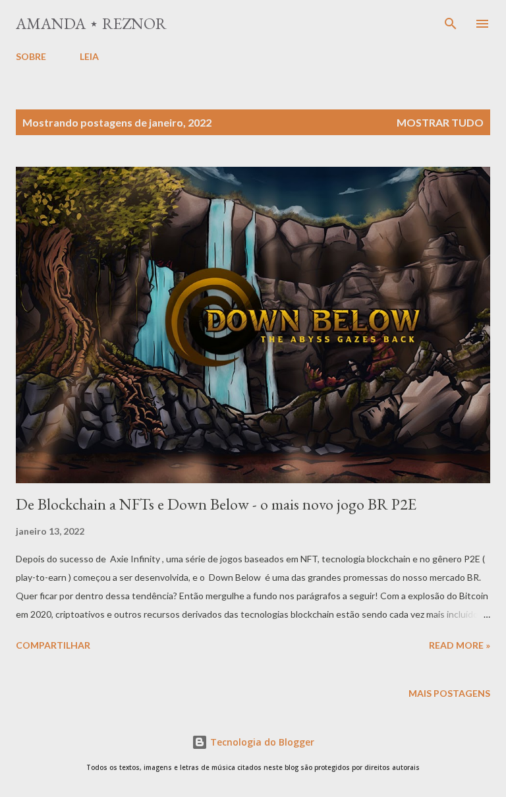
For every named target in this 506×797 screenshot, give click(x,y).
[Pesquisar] (451, 24)
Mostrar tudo (440, 122)
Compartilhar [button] (53, 645)
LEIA (89, 56)
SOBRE (31, 56)
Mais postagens (449, 693)
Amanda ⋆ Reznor (91, 23)
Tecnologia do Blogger (261, 742)
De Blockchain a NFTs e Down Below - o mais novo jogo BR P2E (216, 504)
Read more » (459, 645)
